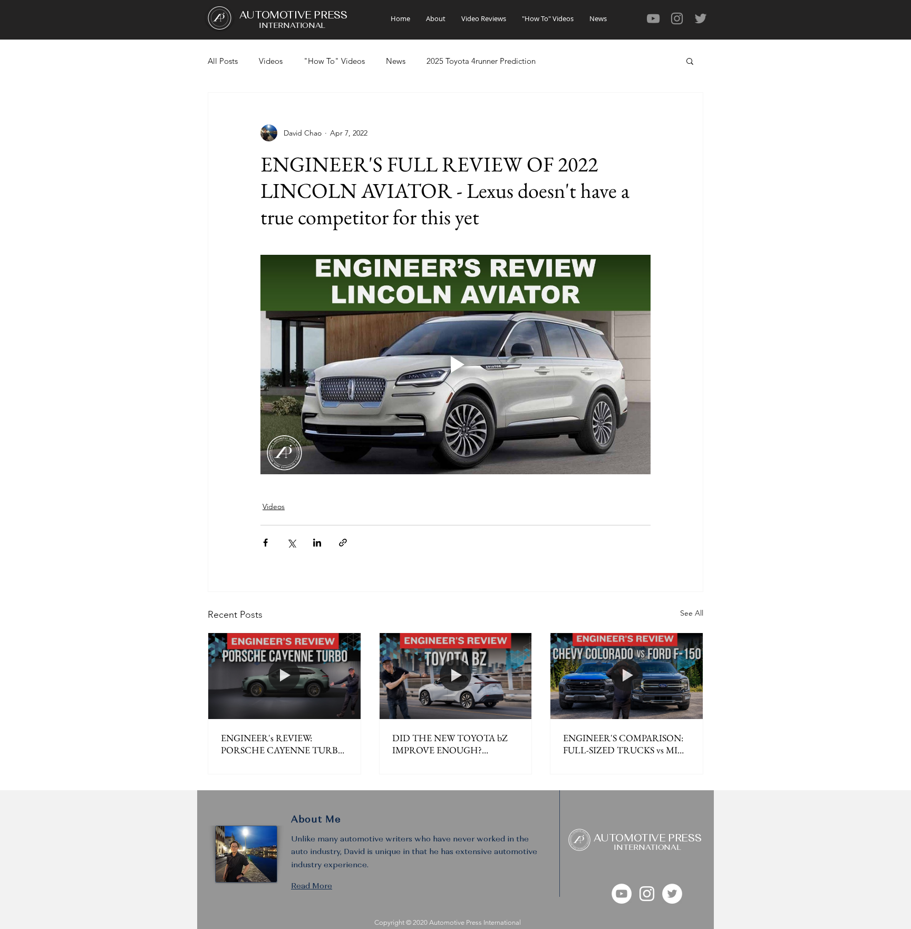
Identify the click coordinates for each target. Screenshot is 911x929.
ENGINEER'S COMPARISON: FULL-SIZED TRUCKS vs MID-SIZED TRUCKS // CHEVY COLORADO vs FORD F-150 (625, 744)
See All (691, 613)
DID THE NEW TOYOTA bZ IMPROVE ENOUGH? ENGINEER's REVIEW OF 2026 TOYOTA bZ (455, 744)
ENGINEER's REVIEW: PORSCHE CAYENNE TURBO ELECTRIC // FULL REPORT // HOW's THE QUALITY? (283, 744)
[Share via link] (343, 543)
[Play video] (455, 364)
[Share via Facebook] (265, 543)
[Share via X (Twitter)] (291, 543)
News (395, 61)
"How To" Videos (334, 61)
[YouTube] (653, 18)
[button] (690, 60)
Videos (271, 61)
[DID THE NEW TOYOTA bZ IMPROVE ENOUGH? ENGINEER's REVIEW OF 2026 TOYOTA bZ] (456, 676)
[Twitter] (701, 18)
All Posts (223, 61)
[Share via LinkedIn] (317, 543)
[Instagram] (677, 18)
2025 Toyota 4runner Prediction (481, 61)
